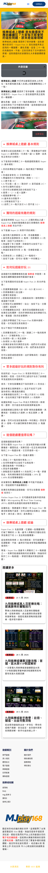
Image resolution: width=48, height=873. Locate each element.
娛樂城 (31, 274)
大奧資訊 (14, 867)
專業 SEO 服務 (33, 867)
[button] (28, 4)
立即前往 (39, 134)
